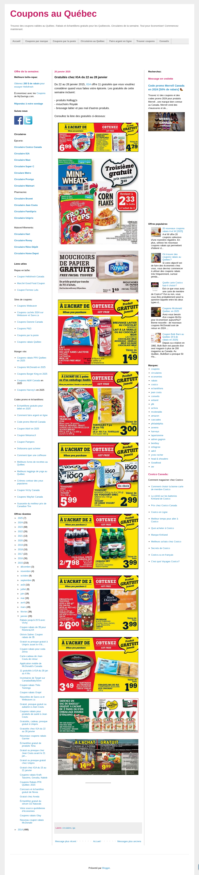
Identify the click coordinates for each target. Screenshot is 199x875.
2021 (20, 536)
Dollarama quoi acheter (28, 448)
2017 (20, 554)
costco (154, 384)
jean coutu (156, 392)
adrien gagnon (158, 439)
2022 (20, 531)
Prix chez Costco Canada (164, 505)
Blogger (106, 868)
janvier (24, 616)
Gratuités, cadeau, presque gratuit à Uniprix (33, 722)
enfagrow (155, 447)
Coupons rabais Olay (30, 815)
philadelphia (157, 423)
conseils (155, 396)
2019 (20, 545)
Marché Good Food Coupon (31, 283)
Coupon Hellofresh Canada (30, 276)
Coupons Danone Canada (30, 322)
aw (152, 466)
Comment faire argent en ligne (32, 415)
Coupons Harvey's (26, 390)
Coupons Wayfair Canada (30, 497)
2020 (20, 540)
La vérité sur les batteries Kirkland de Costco (164, 497)
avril (23, 602)
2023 (20, 527)
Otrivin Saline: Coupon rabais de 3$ (31, 636)
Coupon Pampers (26, 442)
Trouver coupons (145, 41)
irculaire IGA (22, 153)
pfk (152, 404)
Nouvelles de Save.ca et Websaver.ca (32, 698)
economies (156, 376)
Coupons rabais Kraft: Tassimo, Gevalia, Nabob (33, 776)
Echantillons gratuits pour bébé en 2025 (30, 407)
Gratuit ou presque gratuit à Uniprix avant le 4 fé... (34, 643)
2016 (20, 558)
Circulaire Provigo (24, 179)
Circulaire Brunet (23, 198)
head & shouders (159, 459)
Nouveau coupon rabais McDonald (32, 821)
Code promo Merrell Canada (31, 422)
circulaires (66, 828)
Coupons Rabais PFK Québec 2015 (31, 783)
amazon (155, 416)
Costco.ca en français (162, 555)
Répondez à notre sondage (28, 103)
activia (154, 408)
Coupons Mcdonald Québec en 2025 (172, 309)
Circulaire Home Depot (26, 253)
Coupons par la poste (64, 41)
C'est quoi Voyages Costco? (165, 561)
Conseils (164, 41)
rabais (154, 380)
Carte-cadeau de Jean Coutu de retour (31, 657)
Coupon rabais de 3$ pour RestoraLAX (33, 628)
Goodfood (156, 462)
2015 (20, 563)
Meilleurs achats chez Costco (166, 541)
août (23, 584)
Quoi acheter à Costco (162, 528)
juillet (24, 589)
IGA (88, 84)
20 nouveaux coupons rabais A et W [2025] (173, 229)
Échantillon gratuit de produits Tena (30, 744)
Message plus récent (65, 841)
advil (153, 451)
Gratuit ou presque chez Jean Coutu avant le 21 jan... (32, 753)
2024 (20, 522)
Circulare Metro (22, 173)
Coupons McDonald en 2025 (31, 367)
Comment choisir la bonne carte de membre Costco (167, 488)
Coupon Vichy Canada (28, 490)
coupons (155, 369)
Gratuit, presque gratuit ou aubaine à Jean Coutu (33, 705)
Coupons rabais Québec (29, 342)
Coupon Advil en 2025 (28, 428)
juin (23, 593)
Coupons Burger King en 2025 (32, 374)
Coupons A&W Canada (28, 380)
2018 (20, 549)
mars (23, 607)
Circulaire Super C (24, 166)
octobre (25, 575)
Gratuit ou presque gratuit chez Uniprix (33, 761)
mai (23, 598)
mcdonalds (156, 412)
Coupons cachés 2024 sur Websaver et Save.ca (30, 313)
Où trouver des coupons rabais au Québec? (171, 257)
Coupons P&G (24, 328)
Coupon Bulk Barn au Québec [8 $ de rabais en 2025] (173, 337)
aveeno (154, 427)
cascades (156, 419)
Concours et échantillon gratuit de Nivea (32, 790)
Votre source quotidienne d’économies (32, 809)
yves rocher (157, 455)
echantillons (157, 388)
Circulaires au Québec (93, 41)
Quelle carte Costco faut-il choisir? (172, 284)
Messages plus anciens (129, 841)
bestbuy (155, 443)
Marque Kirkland (159, 535)
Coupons (41, 93)
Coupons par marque (36, 41)
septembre (26, 580)
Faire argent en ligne (120, 41)
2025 (20, 518)
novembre (26, 571)
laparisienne (157, 435)
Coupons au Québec (53, 14)
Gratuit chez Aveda (29, 796)
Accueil (16, 41)
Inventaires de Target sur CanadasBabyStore (32, 679)
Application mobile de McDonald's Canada (31, 664)
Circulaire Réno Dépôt (26, 247)
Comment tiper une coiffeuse (31, 455)
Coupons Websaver (27, 306)
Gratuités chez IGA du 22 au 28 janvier (32, 730)
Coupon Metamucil (26, 435)
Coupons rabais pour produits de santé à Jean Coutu (33, 714)
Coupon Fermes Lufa (27, 290)
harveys (155, 431)
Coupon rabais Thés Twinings (30, 686)
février (24, 611)
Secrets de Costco (160, 548)
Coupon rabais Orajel (30, 692)
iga (74, 828)
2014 (20, 829)
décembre (26, 566)
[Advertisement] (99, 54)
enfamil (154, 400)
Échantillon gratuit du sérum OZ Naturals (30, 802)
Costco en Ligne (159, 512)
